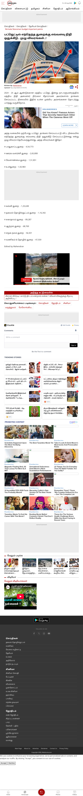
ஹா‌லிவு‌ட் (10, 695)
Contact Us (53, 749)
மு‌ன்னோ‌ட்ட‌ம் (12, 688)
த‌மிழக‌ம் (35, 9)
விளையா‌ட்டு (21, 9)
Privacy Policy (63, 749)
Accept (3, 763)
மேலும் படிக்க (15, 555)
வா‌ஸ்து (9, 741)
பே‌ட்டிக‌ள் (10, 677)
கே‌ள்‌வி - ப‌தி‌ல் (12, 726)
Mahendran (17, 86)
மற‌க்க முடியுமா (12, 702)
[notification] (79, 3)
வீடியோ (11, 577)
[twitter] (39, 633)
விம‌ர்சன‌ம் (10, 684)
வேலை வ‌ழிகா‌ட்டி (13, 650)
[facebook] (34, 633)
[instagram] (49, 633)
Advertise (36, 749)
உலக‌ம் (9, 657)
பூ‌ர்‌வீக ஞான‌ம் (12, 733)
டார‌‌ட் (8, 722)
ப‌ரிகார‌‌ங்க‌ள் (11, 730)
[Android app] (41, 620)
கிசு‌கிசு (9, 681)
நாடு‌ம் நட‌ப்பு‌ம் (12, 664)
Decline (12, 763)
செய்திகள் (6, 9)
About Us (27, 749)
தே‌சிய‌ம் (9, 653)
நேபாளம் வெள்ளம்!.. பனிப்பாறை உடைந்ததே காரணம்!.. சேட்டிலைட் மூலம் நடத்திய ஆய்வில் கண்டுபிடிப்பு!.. (45, 571)
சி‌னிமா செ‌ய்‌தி (12, 673)
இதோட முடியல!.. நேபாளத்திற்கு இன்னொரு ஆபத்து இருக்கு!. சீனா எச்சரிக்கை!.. (29, 571)
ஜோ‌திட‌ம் (58, 9)
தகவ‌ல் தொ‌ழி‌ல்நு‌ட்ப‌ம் (15, 642)
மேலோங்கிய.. (26, 307)
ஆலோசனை (11, 737)
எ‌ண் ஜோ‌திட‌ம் (12, 715)
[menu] (3, 3)
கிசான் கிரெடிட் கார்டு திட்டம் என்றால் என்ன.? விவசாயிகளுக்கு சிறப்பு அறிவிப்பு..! (39, 297)
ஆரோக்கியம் (72, 9)
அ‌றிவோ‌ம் (10, 661)
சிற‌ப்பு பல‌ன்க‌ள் (13, 719)
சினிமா (46, 9)
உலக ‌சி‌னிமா (12, 692)
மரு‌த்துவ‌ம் (10, 307)
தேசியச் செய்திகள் (38, 26)
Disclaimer (44, 749)
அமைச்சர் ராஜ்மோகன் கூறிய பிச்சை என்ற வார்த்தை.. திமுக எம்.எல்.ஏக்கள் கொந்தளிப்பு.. (60, 571)
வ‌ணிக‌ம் (9, 646)
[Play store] (75, 3)
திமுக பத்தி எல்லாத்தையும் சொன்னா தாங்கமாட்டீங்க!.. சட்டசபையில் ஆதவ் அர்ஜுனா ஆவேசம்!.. (12, 571)
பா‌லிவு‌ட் (9, 699)
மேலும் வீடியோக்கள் (15, 581)
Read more (26, 280)
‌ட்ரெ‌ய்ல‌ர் (10, 706)
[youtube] (44, 633)
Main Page (18, 749)
